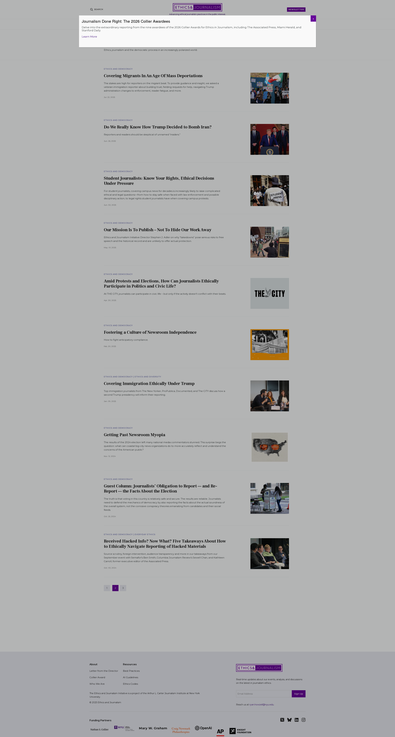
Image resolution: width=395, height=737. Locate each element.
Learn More (89, 36)
